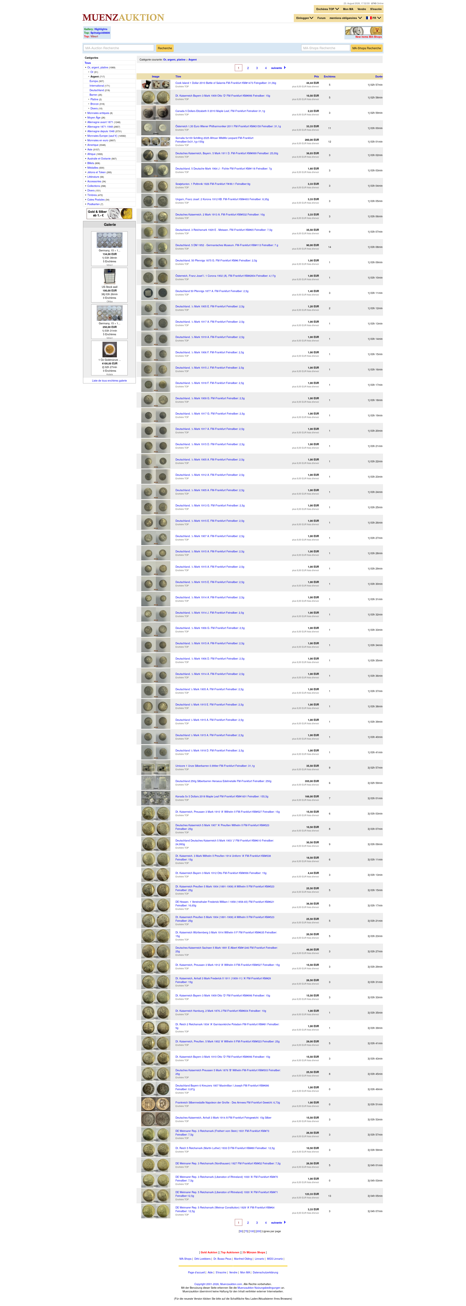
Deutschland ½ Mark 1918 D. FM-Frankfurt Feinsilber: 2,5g (209, 750)
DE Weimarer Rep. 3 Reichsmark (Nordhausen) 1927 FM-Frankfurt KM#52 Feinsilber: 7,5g (228, 1163)
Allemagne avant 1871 (100, 122)
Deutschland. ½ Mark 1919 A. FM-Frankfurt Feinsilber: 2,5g (209, 337)
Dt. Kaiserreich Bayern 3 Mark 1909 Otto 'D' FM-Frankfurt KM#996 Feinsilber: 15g (222, 95)
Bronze (94, 104)
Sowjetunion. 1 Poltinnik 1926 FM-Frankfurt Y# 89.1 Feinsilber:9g (212, 184)
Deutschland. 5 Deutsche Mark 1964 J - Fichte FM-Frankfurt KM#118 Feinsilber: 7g (223, 168)
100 (252, 1231)
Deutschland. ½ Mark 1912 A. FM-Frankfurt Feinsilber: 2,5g (209, 475)
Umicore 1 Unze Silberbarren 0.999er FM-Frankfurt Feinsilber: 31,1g (215, 765)
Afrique (91, 154)
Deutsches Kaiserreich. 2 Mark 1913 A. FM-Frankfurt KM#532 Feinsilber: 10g (220, 214)
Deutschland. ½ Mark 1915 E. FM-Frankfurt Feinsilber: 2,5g (209, 520)
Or (91, 72)
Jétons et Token (96, 172)
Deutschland (97, 90)
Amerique (92, 145)
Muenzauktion (246, 1287)
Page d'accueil (196, 1272)
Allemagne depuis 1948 (100, 131)
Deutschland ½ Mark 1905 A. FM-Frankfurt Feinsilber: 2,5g (209, 689)
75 (246, 1231)
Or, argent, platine (97, 67)
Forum (321, 18)
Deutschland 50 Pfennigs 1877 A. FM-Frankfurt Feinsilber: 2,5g (211, 291)
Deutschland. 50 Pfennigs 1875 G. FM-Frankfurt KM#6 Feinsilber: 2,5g (216, 260)
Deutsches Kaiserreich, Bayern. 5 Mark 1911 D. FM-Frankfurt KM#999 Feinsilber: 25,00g (226, 153)
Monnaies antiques (98, 113)
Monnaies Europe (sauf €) (102, 135)
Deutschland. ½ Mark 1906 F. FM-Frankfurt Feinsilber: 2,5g (209, 352)
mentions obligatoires (344, 18)
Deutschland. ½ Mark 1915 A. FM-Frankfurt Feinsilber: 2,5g (209, 551)
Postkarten (93, 204)
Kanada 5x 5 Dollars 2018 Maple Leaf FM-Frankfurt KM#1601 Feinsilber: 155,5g (221, 796)
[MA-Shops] (363, 34)
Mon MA (348, 9)
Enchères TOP (325, 9)
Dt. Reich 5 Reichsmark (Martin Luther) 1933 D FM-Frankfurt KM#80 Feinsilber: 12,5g (225, 1148)
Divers (94, 108)
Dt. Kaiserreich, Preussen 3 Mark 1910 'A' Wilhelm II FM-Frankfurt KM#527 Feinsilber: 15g (227, 811)
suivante (276, 68)
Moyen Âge (93, 117)
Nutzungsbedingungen (267, 1287)
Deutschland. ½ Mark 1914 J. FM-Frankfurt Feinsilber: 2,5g (209, 612)
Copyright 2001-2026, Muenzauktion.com (218, 1284)
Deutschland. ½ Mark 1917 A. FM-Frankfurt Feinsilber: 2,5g (209, 321)
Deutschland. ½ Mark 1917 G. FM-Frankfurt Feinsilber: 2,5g (210, 413)
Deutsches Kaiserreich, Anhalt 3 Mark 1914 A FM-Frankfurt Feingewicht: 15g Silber (223, 1117)
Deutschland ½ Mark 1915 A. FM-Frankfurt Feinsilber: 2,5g (209, 720)
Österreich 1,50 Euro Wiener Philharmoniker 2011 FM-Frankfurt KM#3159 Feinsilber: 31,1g (228, 126)
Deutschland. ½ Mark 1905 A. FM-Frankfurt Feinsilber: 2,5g (209, 459)
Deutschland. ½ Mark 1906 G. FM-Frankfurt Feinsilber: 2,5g (210, 628)
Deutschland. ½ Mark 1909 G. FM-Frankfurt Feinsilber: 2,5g (210, 398)
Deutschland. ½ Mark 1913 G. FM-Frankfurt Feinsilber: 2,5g (210, 505)
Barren (93, 94)
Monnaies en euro (97, 140)
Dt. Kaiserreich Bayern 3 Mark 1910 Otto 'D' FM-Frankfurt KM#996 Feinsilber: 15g (222, 1056)
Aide (210, 1272)
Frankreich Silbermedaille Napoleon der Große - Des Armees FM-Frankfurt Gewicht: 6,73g (227, 1102)
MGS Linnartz (275, 1258)
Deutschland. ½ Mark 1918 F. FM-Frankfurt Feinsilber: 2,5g (209, 383)
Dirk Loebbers (202, 1258)
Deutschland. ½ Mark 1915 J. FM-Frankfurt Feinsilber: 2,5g (209, 367)
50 (241, 1231)
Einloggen (302, 18)
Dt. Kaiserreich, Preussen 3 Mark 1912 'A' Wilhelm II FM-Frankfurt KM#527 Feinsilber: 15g (227, 965)
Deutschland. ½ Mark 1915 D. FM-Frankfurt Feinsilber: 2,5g (209, 444)
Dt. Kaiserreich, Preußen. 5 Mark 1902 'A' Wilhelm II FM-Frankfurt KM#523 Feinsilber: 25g (227, 1041)
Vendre (362, 9)
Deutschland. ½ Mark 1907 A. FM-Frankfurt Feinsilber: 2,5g (209, 536)
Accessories (94, 181)
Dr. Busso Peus (222, 1258)
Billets (90, 163)
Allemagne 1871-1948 (100, 126)
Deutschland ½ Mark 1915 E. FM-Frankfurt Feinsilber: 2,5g (209, 704)
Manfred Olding (243, 1258)
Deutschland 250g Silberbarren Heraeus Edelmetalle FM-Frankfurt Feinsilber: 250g (223, 781)
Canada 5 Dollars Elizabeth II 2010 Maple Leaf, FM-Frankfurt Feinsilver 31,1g (220, 111)
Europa (94, 81)
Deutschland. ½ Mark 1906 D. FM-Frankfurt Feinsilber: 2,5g (209, 658)
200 (258, 1231)
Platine (94, 99)
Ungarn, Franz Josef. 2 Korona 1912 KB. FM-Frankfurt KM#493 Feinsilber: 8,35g (222, 199)
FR (374, 18)
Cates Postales (96, 199)
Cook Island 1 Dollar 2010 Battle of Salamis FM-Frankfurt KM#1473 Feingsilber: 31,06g (225, 83)
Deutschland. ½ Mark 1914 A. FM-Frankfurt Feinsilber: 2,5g (209, 597)
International (97, 85)
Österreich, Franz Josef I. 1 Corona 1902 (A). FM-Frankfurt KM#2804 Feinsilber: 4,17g (225, 275)
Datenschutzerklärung (265, 1272)
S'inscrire (376, 9)
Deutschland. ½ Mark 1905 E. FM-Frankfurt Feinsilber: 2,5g (209, 306)
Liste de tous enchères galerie (109, 380)
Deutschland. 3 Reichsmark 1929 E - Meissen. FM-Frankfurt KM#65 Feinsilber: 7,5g (223, 230)
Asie (89, 149)
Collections (93, 186)
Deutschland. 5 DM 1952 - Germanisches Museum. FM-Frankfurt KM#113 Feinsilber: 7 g (226, 245)
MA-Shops (185, 1258)
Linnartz (259, 1258)
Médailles (92, 167)
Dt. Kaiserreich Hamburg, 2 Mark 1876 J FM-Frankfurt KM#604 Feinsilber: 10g (220, 1010)
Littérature (93, 176)
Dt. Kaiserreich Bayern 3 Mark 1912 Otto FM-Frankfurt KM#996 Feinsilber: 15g (220, 873)
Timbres (92, 195)
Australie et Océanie (99, 158)
